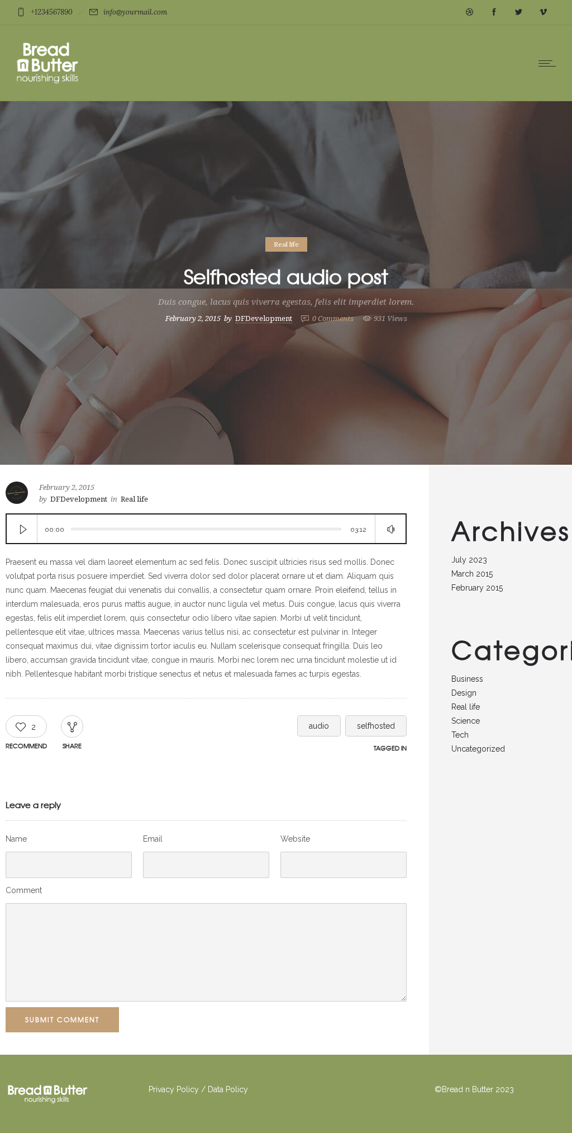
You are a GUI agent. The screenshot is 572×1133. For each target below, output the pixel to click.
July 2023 (469, 559)
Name (16, 838)
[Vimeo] (543, 12)
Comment (24, 890)
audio (319, 725)
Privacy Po (167, 1089)
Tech (460, 734)
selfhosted (376, 725)
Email (153, 838)
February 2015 (477, 587)
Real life (465, 706)
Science (465, 720)
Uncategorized (478, 748)
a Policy (234, 1089)
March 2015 (472, 573)
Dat (214, 1089)
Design (463, 692)
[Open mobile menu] (549, 63)
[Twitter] (518, 12)
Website (295, 838)
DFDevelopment (263, 318)
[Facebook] (494, 12)
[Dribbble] (469, 12)
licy (192, 1089)
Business (467, 678)
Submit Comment (62, 1019)
